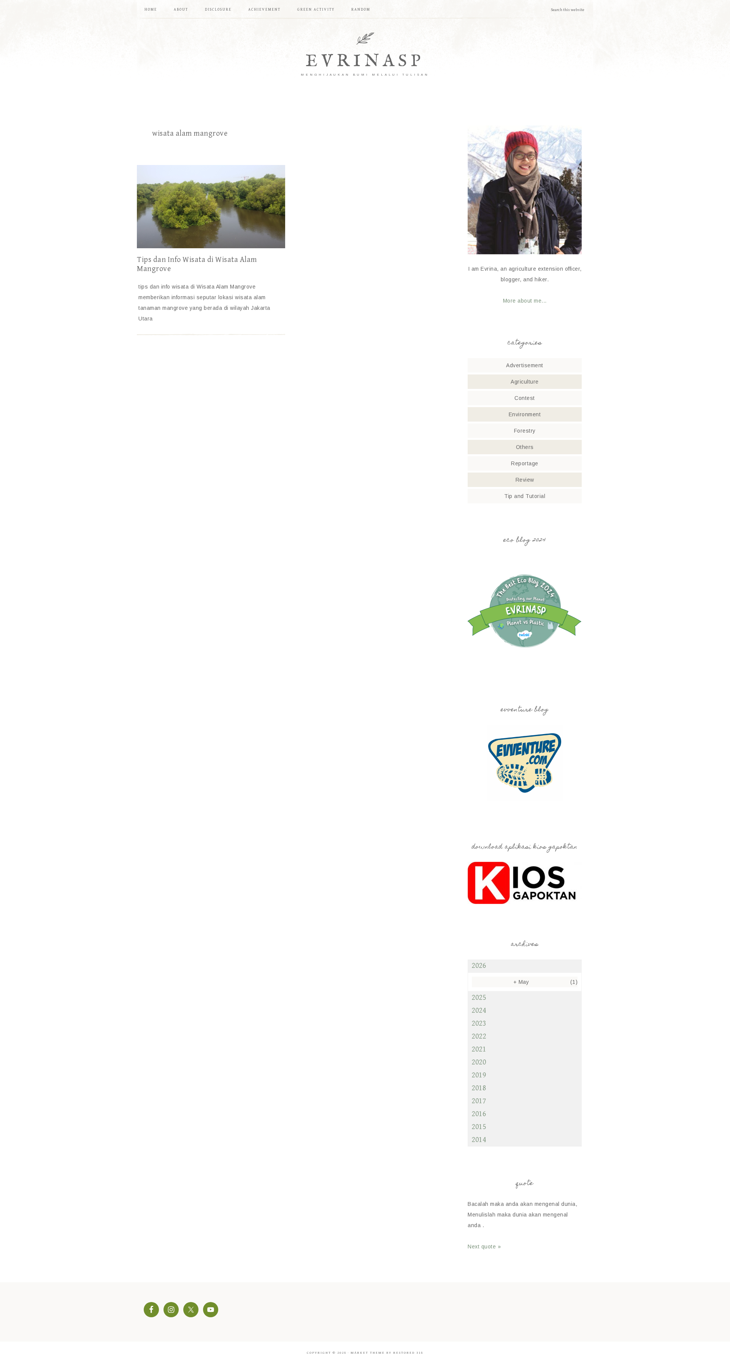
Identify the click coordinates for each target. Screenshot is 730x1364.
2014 (478, 1140)
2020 (478, 1062)
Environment (525, 414)
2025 (478, 997)
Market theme (368, 1353)
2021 (478, 1049)
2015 (478, 1127)
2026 (478, 965)
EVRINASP (365, 61)
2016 (478, 1114)
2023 (478, 1023)
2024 (478, 1010)
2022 (478, 1036)
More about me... (525, 301)
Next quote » (484, 1246)
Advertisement (524, 365)
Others (525, 447)
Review (525, 480)
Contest (524, 398)
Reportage (524, 463)
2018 (478, 1088)
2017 (478, 1101)
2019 (478, 1075)
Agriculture (525, 382)
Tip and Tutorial (524, 496)
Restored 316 (408, 1353)
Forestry (525, 431)
